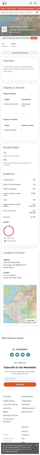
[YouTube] (23, 355)
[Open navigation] (35, 3)
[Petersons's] (5, 3)
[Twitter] (12, 355)
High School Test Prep (10, 415)
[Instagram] (28, 355)
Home (3, 8)
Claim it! (33, 38)
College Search (26, 401)
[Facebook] (17, 355)
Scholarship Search (28, 408)
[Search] (31, 3)
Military (5, 412)
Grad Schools (11, 8)
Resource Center (27, 412)
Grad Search (26, 404)
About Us (25, 431)
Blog (23, 442)
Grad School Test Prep (10, 404)
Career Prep (7, 408)
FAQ (23, 438)
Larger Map (30, 320)
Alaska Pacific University (26, 8)
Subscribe (20, 384)
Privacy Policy (7, 438)
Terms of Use (7, 441)
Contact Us (25, 435)
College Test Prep (9, 401)
